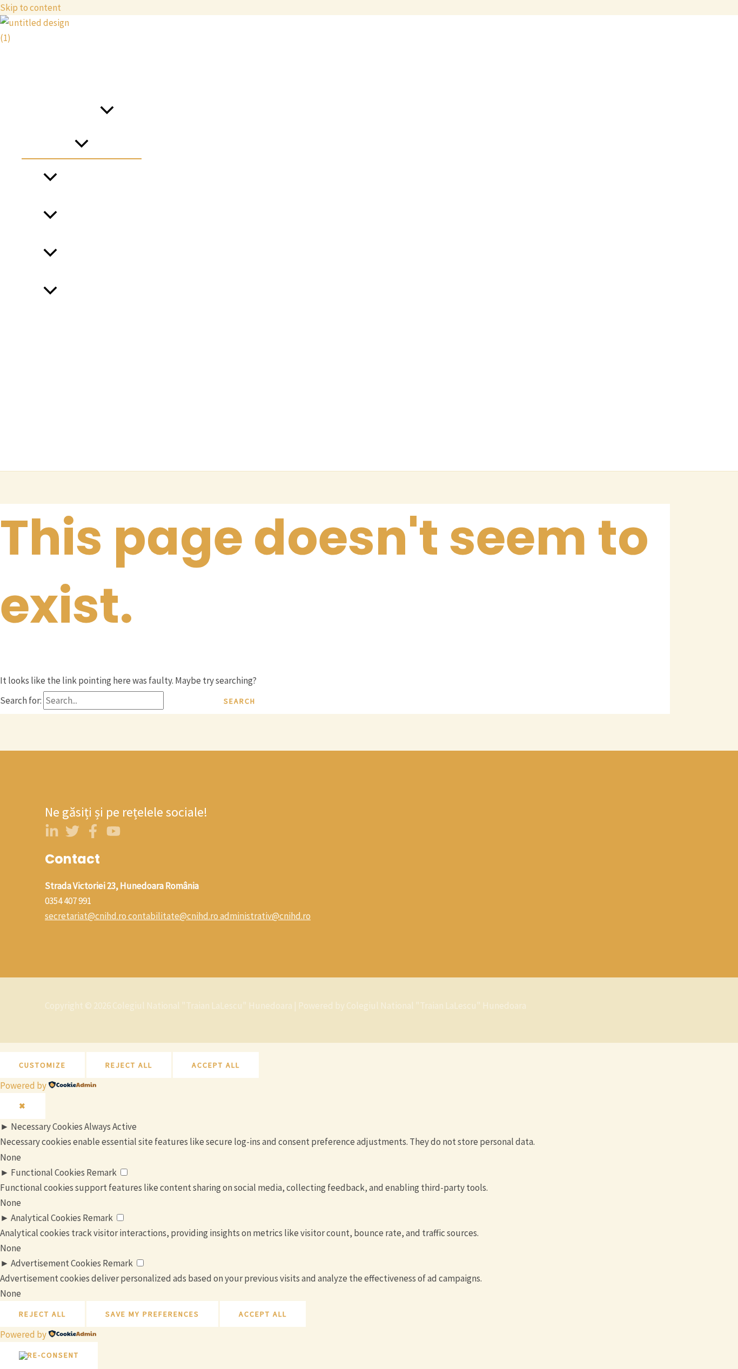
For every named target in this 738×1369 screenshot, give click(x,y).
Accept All (216, 1065)
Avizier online (47, 367)
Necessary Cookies (47, 1126)
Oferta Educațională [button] (61, 111)
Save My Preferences (152, 1314)
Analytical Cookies (46, 1218)
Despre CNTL (47, 73)
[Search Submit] (184, 701)
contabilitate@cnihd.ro (173, 916)
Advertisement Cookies (56, 1263)
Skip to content (30, 8)
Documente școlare (60, 443)
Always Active (110, 1126)
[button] (107, 111)
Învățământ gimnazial (99, 216)
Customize (42, 1065)
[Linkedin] (52, 835)
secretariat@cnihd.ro (85, 916)
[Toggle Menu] (82, 144)
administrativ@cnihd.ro (265, 916)
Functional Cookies (48, 1172)
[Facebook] (93, 835)
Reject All (128, 1065)
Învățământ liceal (91, 254)
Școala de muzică (91, 292)
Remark (101, 1172)
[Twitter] (72, 835)
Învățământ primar (93, 178)
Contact (37, 329)
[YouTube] (113, 835)
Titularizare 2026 (54, 405)
